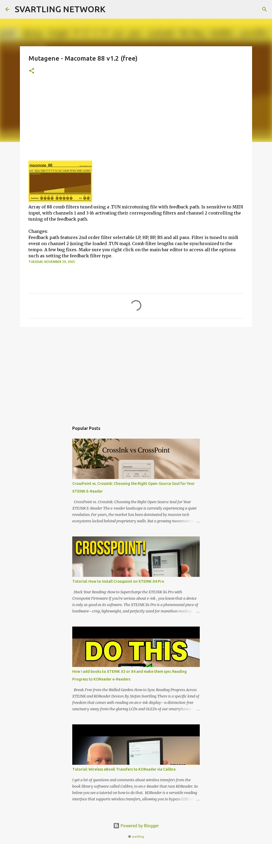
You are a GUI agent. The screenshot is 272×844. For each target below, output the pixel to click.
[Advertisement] (136, 120)
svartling (138, 836)
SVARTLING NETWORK (60, 9)
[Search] (264, 9)
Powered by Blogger (139, 825)
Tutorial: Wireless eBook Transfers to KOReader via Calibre (124, 769)
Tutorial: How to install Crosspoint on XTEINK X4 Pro (118, 581)
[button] (31, 71)
